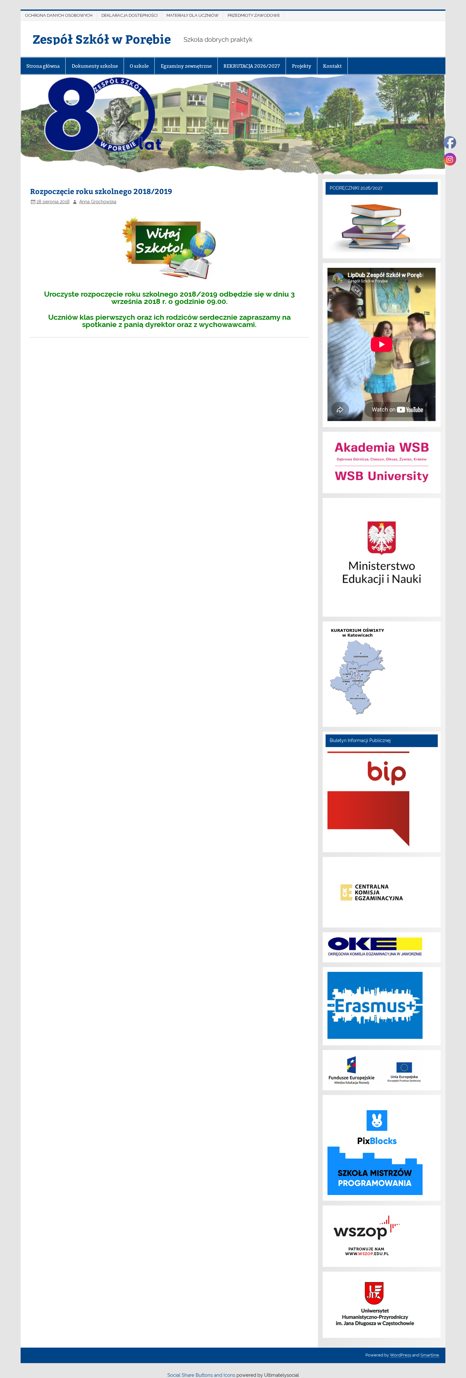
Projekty (301, 66)
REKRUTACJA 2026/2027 (251, 66)
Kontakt (332, 66)
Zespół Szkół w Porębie (102, 39)
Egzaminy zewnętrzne (186, 66)
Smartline (429, 1355)
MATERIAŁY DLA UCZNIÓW (192, 15)
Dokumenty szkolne (95, 66)
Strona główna (43, 66)
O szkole (139, 66)
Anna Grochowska (97, 201)
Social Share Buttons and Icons (201, 1375)
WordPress (400, 1355)
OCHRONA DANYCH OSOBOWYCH (59, 15)
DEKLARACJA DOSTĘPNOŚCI (129, 15)
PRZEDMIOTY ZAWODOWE (254, 15)
